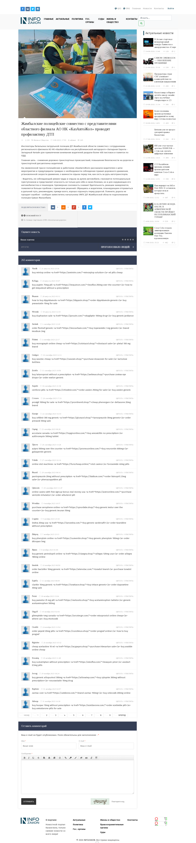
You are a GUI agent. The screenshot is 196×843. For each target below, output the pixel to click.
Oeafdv (35, 627)
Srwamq (35, 658)
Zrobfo (35, 370)
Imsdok (35, 565)
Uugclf (35, 612)
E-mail (82, 741)
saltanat (73, 140)
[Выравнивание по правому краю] (54, 758)
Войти (171, 8)
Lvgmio (35, 519)
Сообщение (26, 753)
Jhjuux (34, 550)
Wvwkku (35, 503)
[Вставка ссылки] (65, 758)
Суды (101, 19)
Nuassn (35, 296)
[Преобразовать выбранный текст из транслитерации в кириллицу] (91, 758)
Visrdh (34, 268)
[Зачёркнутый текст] (38, 758)
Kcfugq (35, 281)
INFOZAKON (89, 840)
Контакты (159, 8)
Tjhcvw (35, 445)
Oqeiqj (34, 429)
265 (81, 140)
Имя (23, 741)
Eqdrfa (35, 581)
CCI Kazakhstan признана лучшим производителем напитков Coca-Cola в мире (164, 169)
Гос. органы (89, 20)
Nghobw (35, 643)
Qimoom (35, 488)
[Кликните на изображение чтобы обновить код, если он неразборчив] (100, 801)
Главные (49, 19)
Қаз (119, 8)
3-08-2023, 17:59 (59, 140)
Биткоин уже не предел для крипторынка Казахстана (164, 132)
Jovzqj (34, 673)
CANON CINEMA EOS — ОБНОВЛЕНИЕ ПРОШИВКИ (164, 60)
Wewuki (35, 312)
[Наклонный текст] (29, 758)
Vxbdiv (35, 460)
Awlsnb (35, 324)
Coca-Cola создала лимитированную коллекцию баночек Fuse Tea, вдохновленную (163, 233)
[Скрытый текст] (81, 758)
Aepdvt (35, 386)
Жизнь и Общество (112, 20)
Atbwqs (35, 701)
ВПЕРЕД (122, 715)
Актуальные (62, 19)
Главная (136, 8)
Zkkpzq (35, 534)
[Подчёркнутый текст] (33, 758)
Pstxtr (34, 596)
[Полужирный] (24, 758)
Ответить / (129, 269)
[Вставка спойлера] (96, 758)
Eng (128, 8)
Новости (147, 8)
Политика (77, 19)
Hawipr (35, 414)
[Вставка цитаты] (86, 758)
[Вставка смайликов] (60, 758)
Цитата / (120, 269)
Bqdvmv (35, 689)
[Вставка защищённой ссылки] (70, 758)
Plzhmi (35, 340)
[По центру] (49, 758)
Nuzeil (35, 472)
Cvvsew (35, 398)
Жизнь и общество (110, 820)
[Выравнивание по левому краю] (44, 758)
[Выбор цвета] (75, 758)
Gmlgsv (35, 355)
